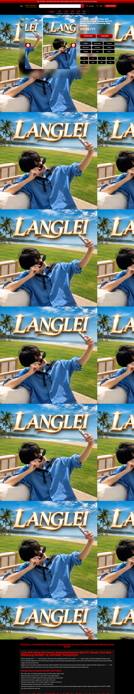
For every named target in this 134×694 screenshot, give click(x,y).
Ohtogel (78, 658)
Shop (21, 6)
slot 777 (107, 665)
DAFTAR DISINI (88, 36)
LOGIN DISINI (104, 36)
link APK (36, 658)
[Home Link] (31, 6)
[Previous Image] (28, 45)
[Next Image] (73, 45)
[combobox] (60, 6)
